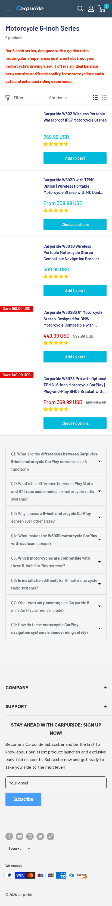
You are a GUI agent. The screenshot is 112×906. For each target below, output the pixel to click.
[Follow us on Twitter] (40, 836)
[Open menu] (8, 9)
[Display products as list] (95, 97)
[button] (101, 8)
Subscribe (23, 799)
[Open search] (80, 9)
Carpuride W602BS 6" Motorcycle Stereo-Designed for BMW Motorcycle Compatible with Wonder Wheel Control (72, 319)
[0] (102, 8)
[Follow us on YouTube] (19, 836)
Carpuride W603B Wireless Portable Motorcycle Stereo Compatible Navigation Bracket (71, 252)
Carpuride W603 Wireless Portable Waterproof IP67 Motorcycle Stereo (75, 116)
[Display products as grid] (104, 97)
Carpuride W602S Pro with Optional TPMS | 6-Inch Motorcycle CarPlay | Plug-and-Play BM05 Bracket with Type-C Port (74, 385)
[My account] (91, 9)
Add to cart (75, 158)
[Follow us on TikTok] (50, 836)
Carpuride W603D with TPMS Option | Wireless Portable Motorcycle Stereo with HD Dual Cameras (71, 186)
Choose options (75, 224)
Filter (19, 97)
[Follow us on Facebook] (9, 836)
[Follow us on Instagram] (30, 836)
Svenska (14, 848)
